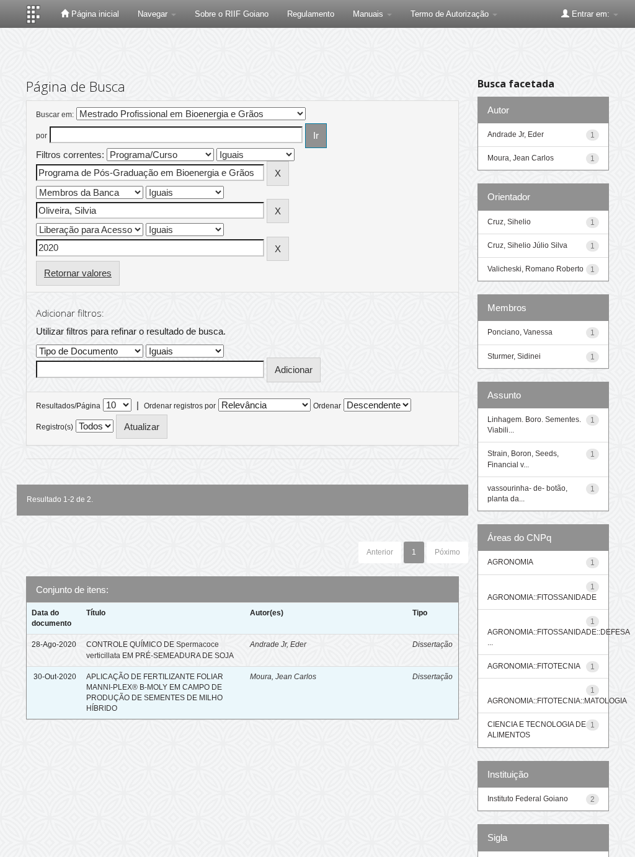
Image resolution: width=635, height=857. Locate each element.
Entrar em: (590, 14)
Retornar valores (78, 273)
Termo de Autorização (451, 14)
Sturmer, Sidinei (514, 356)
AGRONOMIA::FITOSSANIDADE (542, 597)
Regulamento (310, 14)
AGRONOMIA (510, 562)
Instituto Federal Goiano (527, 798)
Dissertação (432, 644)
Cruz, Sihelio (509, 222)
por (41, 135)
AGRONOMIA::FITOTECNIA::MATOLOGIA (557, 701)
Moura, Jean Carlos (283, 676)
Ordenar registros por (180, 406)
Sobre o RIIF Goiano (232, 14)
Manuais (369, 14)
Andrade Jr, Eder (278, 644)
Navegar (154, 14)
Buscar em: (55, 114)
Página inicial (94, 14)
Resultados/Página (68, 406)
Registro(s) (54, 427)
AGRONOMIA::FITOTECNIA (533, 666)
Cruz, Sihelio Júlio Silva (527, 245)
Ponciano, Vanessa (520, 332)
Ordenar (327, 406)
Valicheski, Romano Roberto (535, 269)
